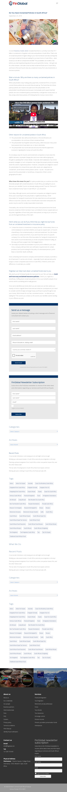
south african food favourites (18, 524)
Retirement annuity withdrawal (43, 704)
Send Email (18, 363)
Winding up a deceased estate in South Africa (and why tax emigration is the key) (32, 459)
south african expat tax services (18, 520)
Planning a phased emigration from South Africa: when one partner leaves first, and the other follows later (33, 463)
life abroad (13, 499)
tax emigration (14, 532)
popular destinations (33, 504)
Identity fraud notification (11, 732)
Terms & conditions (9, 725)
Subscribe (18, 414)
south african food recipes (35, 524)
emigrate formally (32, 487)
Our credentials (8, 701)
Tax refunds (38, 710)
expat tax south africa (50, 491)
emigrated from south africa (17, 487)
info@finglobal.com (9, 746)
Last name (38, 762)
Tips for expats (46, 532)
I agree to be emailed (17, 408)
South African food (35, 520)
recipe (41, 508)
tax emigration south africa (27, 532)
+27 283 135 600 (8, 751)
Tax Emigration (39, 701)
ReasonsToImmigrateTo (30, 508)
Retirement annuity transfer (30, 512)
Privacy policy (7, 722)
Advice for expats (20, 483)
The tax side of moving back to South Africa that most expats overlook (29, 468)
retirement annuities (15, 512)
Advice (11, 483)
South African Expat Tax (39, 516)
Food (38, 495)
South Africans (27, 528)
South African (13, 516)
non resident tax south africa (36, 499)
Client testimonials (9, 710)
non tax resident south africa (18, 504)
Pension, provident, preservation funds (46, 722)
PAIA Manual (7, 729)
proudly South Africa (47, 504)
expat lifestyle (31, 491)
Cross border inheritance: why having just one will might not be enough (29, 456)
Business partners (9, 707)
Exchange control (40, 716)
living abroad (22, 499)
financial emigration (29, 495)
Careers (6, 719)
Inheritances (38, 725)
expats (40, 491)
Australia (30, 483)
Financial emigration (40, 698)
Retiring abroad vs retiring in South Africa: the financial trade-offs (27, 471)
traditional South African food (18, 536)
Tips (39, 532)
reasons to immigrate (16, 508)
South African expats (25, 516)
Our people (7, 704)
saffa (42, 512)
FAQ (5, 716)
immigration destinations (49, 495)
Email (36, 768)
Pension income (39, 719)
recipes (48, 508)
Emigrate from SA (44, 487)
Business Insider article (21, 51)
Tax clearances (39, 713)
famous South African (15, 495)
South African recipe (51, 524)
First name (38, 756)
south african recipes (15, 528)
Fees (5, 713)
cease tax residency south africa (44, 483)
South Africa (49, 512)
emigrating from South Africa (17, 491)
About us (6, 698)
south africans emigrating (41, 528)
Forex (36, 707)
